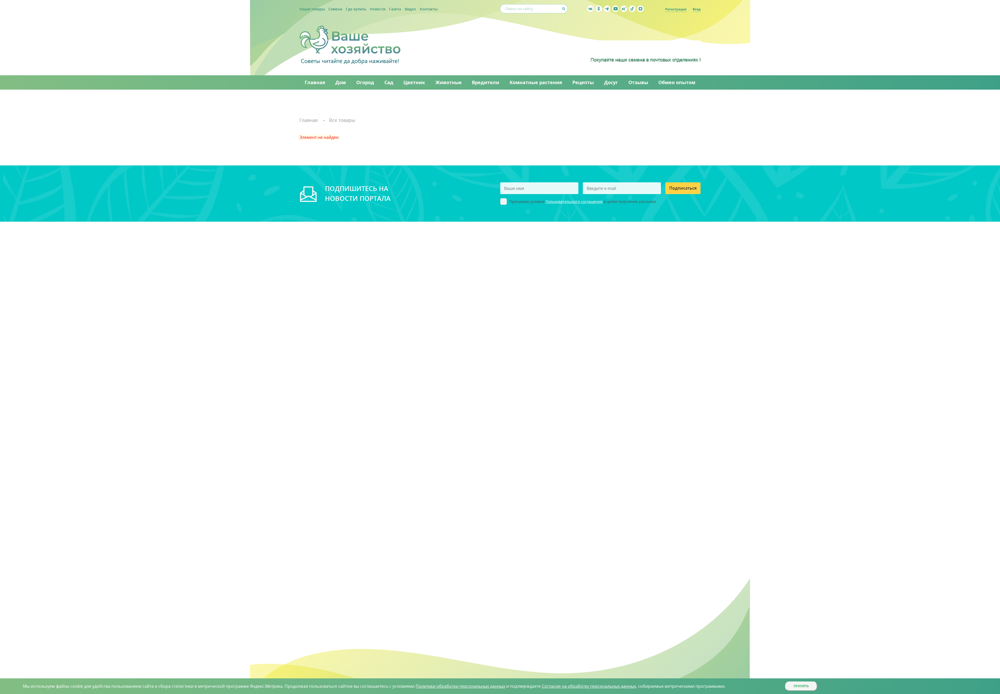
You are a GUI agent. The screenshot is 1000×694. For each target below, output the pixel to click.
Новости (377, 9)
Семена (335, 9)
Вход (697, 9)
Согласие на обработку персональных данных (589, 686)
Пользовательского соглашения (574, 201)
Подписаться (683, 188)
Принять (801, 686)
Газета (395, 9)
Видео (410, 9)
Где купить (356, 9)
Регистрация (675, 9)
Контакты (429, 9)
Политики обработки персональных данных (460, 686)
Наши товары (312, 9)
